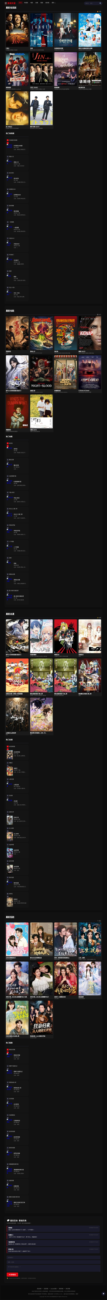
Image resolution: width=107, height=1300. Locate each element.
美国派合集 (12, 574)
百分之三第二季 (13, 508)
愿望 (10, 271)
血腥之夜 (32, 390)
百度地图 (46, 1288)
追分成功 (11, 173)
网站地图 (39, 1288)
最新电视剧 (11, 7)
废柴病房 (8, 87)
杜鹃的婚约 (33, 654)
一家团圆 (11, 222)
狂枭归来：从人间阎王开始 (37, 1036)
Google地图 (54, 1288)
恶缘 (10, 557)
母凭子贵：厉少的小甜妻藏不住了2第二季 (17, 997)
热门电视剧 (10, 133)
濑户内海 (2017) (34, 126)
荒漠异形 (8, 351)
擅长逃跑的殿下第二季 (36, 694)
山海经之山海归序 (11, 733)
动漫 (36, 2)
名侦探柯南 (12, 746)
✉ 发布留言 (12, 1274)
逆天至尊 (11, 861)
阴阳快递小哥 (12, 1082)
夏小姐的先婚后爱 (13, 590)
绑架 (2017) (82, 351)
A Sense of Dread (84, 390)
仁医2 (7, 48)
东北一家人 (12, 287)
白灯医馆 (11, 1098)
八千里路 (11, 541)
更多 (53, 2)
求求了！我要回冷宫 (60, 997)
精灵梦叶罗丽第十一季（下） (38, 733)
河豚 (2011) (33, 430)
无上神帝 (11, 828)
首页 (20, 2)
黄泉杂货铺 (12, 1049)
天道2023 (11, 238)
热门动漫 (9, 740)
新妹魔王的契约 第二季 (85, 694)
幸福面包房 (57, 390)
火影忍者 (11, 779)
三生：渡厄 (82, 958)
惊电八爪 (32, 351)
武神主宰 (11, 812)
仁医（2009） (34, 87)
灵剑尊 (11, 795)
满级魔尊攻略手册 (13, 1164)
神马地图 (68, 1288)
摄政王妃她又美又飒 (14, 1197)
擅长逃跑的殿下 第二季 (60, 694)
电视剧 (26, 2)
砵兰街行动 (82, 87)
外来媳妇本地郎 (13, 140)
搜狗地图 (61, 1288)
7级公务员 (11, 492)
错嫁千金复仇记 (13, 1066)
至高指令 (81, 654)
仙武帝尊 (11, 844)
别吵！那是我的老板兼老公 (61, 958)
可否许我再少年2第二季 (12, 1036)
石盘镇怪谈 (12, 1115)
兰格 (31, 48)
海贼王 (11, 762)
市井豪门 (11, 254)
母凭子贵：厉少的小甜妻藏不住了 (39, 997)
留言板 (47, 2)
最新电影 (10, 310)
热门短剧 (9, 1043)
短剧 (41, 2)
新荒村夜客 (12, 1147)
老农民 (11, 443)
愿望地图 (56, 87)
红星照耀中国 (12, 476)
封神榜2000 (12, 189)
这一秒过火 (9, 126)
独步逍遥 (11, 877)
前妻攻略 (11, 1180)
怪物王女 (56, 654)
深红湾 (56, 351)
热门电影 (9, 436)
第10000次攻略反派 (36, 958)
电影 (31, 2)
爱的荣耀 (11, 205)
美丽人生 (11, 156)
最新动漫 (10, 614)
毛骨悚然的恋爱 (58, 48)
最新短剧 (10, 917)
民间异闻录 (12, 1131)
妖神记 (11, 893)
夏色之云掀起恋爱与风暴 (85, 48)
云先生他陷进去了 (11, 958)
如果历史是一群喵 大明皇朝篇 (14, 694)
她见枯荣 (81, 997)
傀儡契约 (8, 430)
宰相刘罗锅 (12, 525)
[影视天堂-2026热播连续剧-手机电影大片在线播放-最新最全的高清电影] (10, 3)
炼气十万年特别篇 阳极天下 (13, 390)
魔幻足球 (11, 459)
